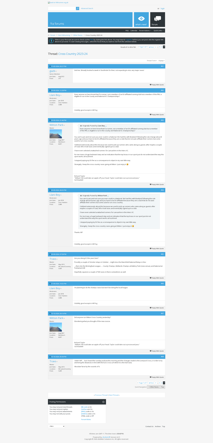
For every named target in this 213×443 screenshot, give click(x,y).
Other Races (77, 35)
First (152, 47)
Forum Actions (144, 30)
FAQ (127, 30)
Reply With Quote (158, 85)
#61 (162, 66)
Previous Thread (101, 395)
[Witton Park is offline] (56, 133)
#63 (162, 120)
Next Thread (113, 395)
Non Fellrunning (64, 35)
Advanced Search (87, 8)
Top (162, 387)
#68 (162, 356)
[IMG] (83, 411)
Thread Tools (151, 60)
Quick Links (158, 30)
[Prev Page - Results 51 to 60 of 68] (155, 47)
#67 (162, 313)
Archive (158, 426)
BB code (84, 407)
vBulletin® (106, 437)
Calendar (133, 30)
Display (161, 60)
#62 (162, 90)
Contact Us (149, 426)
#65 (162, 254)
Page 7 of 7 (143, 47)
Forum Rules (86, 419)
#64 (162, 190)
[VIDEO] (84, 414)
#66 (162, 283)
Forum (52, 35)
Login (163, 8)
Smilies (84, 409)
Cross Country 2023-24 (72, 54)
